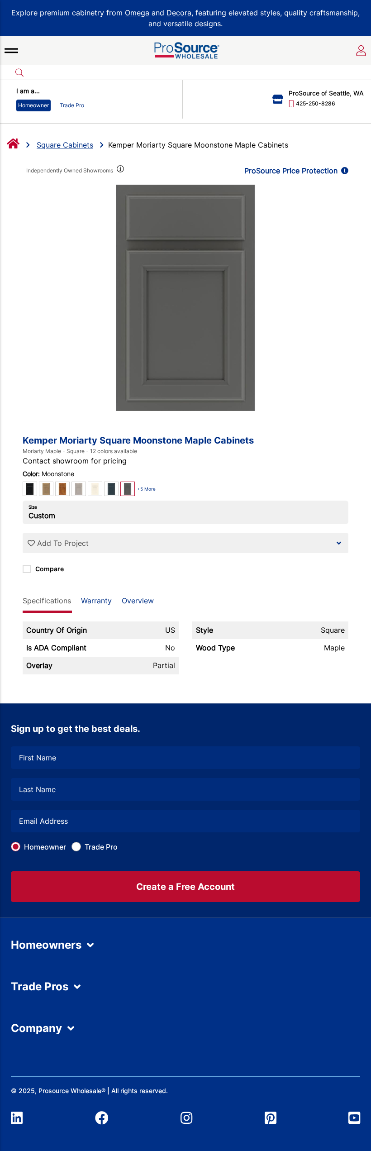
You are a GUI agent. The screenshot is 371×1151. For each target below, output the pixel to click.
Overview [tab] (138, 600)
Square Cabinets (65, 144)
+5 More (146, 489)
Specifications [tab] (47, 600)
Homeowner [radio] (33, 105)
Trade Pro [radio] (72, 105)
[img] (119, 170)
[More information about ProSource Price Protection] (343, 171)
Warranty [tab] (96, 600)
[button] (11, 50)
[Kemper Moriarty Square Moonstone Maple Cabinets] (185, 298)
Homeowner (45, 846)
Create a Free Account (185, 886)
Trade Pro (101, 846)
